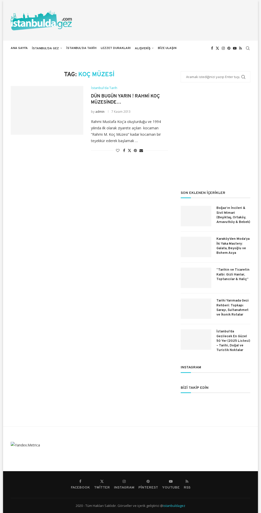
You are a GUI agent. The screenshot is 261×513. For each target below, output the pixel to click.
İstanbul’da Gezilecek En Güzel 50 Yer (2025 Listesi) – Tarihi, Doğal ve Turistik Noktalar (233, 341)
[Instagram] (223, 48)
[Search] (247, 48)
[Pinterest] (228, 48)
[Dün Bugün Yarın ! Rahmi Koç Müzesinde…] (47, 110)
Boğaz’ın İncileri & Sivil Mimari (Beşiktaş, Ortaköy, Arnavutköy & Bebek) (233, 215)
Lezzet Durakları (116, 48)
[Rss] (240, 48)
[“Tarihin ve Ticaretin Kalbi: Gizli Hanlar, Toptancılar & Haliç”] (196, 278)
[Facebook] (212, 48)
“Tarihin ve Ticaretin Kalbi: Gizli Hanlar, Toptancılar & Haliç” (233, 274)
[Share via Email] (141, 150)
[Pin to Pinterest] (135, 150)
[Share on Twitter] (129, 150)
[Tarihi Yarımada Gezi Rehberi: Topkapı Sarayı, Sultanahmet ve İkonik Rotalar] (196, 308)
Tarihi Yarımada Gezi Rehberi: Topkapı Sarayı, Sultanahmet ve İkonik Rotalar (232, 308)
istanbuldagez (174, 505)
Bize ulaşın (167, 48)
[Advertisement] (215, 140)
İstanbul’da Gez (45, 48)
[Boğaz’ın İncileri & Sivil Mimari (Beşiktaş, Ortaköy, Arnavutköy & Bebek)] (196, 216)
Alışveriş (142, 48)
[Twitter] (217, 48)
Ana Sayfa (19, 48)
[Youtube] (235, 48)
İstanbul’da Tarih (81, 48)
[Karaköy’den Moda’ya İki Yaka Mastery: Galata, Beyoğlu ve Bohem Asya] (196, 247)
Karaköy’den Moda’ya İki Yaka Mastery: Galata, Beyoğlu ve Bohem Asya (233, 246)
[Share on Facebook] (124, 150)
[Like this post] (118, 150)
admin (100, 111)
